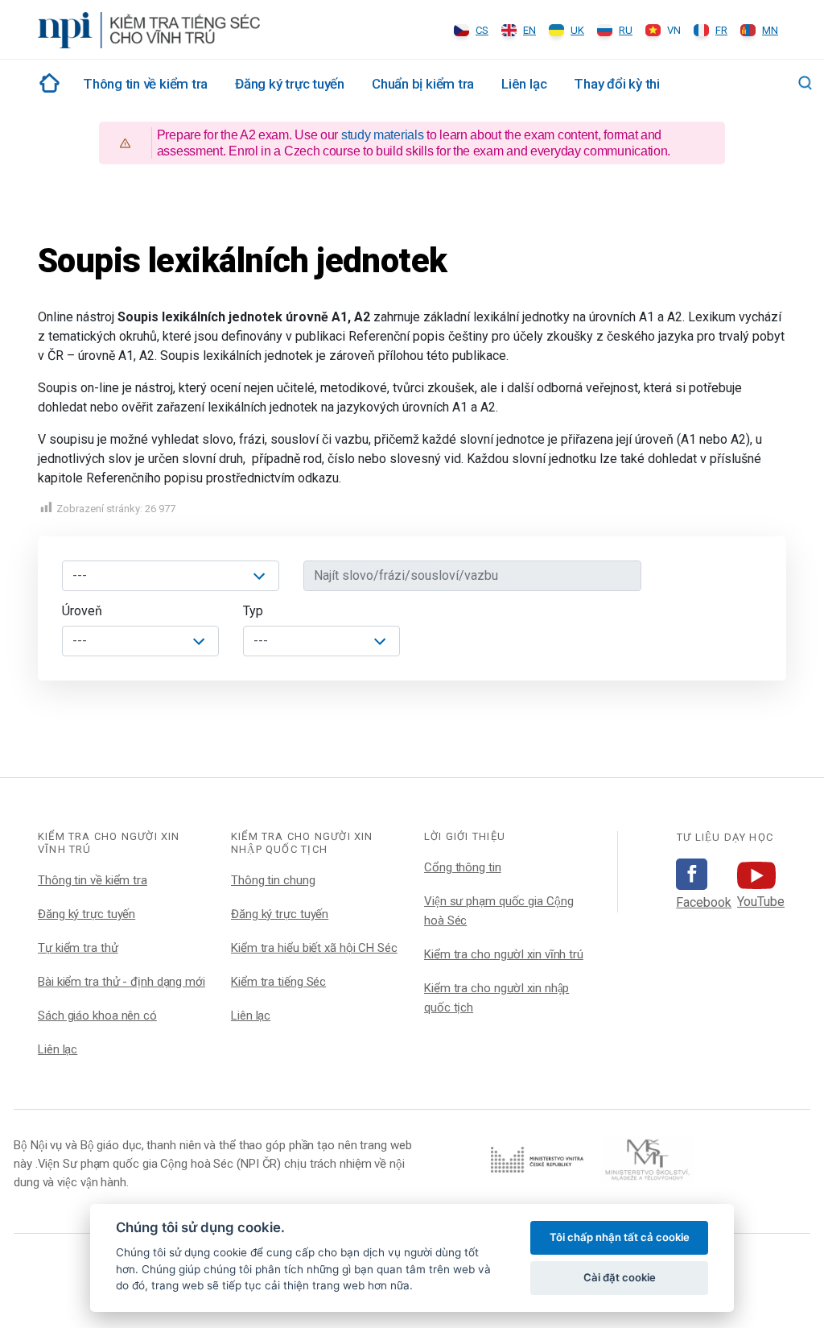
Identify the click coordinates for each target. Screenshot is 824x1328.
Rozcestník (47, 83)
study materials (382, 135)
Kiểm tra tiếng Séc (278, 981)
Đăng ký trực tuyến (86, 914)
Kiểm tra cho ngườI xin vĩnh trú (503, 954)
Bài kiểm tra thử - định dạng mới (121, 981)
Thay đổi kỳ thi (617, 84)
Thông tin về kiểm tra (145, 84)
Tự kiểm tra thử (78, 948)
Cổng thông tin (462, 867)
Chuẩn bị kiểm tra (423, 84)
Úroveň (82, 610)
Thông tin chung (273, 880)
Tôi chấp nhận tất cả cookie (620, 1237)
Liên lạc (523, 84)
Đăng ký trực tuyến (289, 84)
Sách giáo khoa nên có (97, 1015)
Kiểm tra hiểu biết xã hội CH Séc (314, 948)
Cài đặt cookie (619, 1277)
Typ (253, 610)
